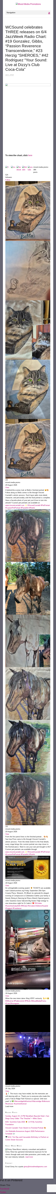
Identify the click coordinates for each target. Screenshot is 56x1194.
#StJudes (38, 903)
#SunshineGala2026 (12, 906)
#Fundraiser (17, 908)
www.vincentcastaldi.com (14, 505)
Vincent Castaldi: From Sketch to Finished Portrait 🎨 (25, 1128)
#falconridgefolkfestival (23, 1101)
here (30, 155)
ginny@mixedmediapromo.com (35, 1167)
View (7, 487)
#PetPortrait (45, 505)
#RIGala (24, 906)
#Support (8, 908)
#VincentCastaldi (33, 505)
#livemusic (9, 1104)
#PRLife (28, 1001)
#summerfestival (20, 1104)
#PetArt (32, 508)
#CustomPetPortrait (12, 508)
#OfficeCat (9, 1001)
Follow (7, 180)
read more (29, 1157)
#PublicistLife (19, 1001)
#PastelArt (25, 508)
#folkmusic (46, 1101)
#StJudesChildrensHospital (38, 906)
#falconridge (36, 1101)
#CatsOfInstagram (12, 1003)
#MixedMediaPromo (38, 1001)
